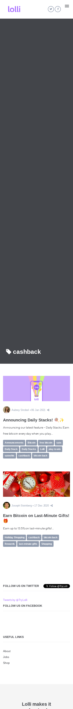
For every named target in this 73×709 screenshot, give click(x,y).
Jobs (6, 657)
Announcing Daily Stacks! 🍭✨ (33, 420)
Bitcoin (31, 442)
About (7, 651)
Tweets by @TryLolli (15, 600)
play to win (55, 449)
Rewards (10, 544)
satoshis (9, 455)
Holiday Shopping (14, 537)
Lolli (42, 449)
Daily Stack (11, 449)
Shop (6, 662)
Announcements (14, 442)
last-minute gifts (28, 544)
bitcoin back (40, 455)
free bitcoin (46, 442)
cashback (24, 455)
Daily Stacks (29, 449)
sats (58, 442)
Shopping (46, 544)
